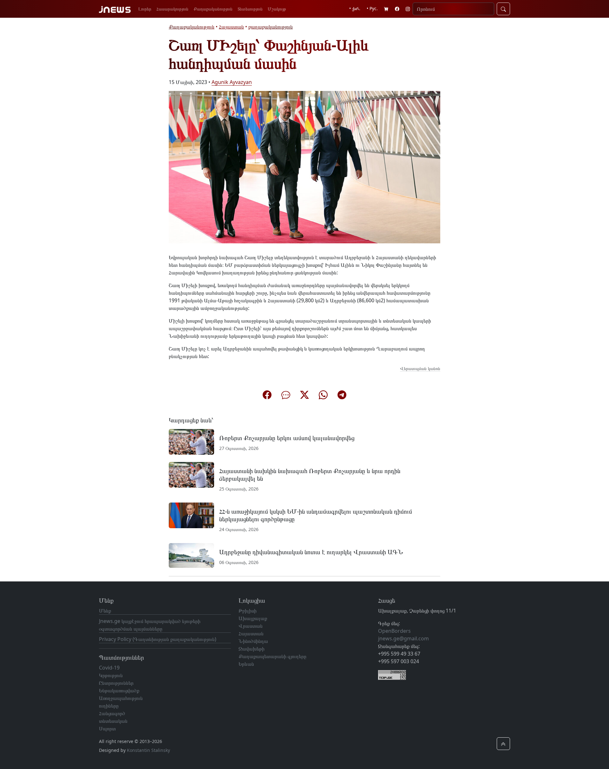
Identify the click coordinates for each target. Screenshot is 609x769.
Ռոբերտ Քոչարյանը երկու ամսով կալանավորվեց (286, 437)
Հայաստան (231, 26)
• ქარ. (354, 8)
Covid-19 (109, 667)
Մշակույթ (277, 9)
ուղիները (109, 705)
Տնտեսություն (250, 9)
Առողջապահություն (121, 698)
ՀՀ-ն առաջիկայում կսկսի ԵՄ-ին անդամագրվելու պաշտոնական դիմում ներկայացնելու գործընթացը (315, 515)
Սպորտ (107, 728)
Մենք (105, 610)
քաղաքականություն (270, 26)
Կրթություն (111, 675)
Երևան (246, 663)
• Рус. (372, 8)
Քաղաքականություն (212, 9)
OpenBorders (394, 630)
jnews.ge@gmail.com (403, 638)
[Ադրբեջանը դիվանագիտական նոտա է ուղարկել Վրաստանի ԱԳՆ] (191, 555)
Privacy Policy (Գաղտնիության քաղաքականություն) (157, 639)
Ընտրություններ (116, 682)
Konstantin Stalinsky (148, 750)
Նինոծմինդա (253, 641)
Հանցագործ (112, 713)
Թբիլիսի (248, 610)
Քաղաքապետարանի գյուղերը (272, 656)
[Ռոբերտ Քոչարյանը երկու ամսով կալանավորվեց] (191, 441)
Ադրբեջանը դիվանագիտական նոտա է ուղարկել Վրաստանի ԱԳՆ (311, 552)
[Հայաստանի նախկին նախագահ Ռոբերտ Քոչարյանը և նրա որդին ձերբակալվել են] (191, 474)
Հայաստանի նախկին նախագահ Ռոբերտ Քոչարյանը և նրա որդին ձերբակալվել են (309, 474)
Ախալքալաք (253, 618)
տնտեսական (113, 720)
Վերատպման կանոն (420, 368)
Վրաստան (251, 625)
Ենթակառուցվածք (119, 690)
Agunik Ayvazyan (232, 82)
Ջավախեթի (252, 648)
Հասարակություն (172, 9)
